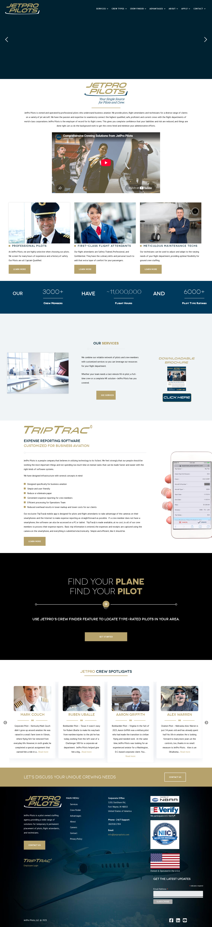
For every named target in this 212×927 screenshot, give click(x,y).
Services (74, 804)
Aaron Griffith (81, 714)
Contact (73, 832)
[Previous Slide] (5, 722)
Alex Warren (130, 714)
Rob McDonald (179, 714)
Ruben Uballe (32, 714)
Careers (73, 827)
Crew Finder (75, 809)
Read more (38, 751)
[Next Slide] (206, 722)
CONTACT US (34, 845)
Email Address (160, 888)
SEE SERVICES (107, 395)
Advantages (75, 815)
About (73, 821)
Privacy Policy (76, 838)
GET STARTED (106, 636)
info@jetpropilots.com (118, 834)
